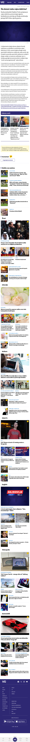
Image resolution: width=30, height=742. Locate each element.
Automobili (4, 708)
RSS (12, 711)
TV (12, 689)
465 (6, 171)
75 (6, 180)
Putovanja (4, 697)
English (3, 524)
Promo (2, 589)
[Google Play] (9, 721)
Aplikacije (14, 709)
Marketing (14, 701)
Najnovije (9, 2)
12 (6, 669)
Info (3, 687)
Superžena (4, 702)
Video (13, 687)
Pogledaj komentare (8, 160)
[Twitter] (21, 681)
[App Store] (20, 721)
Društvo (12, 209)
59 (6, 190)
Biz (3, 691)
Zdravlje (4, 695)
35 (10, 156)
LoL (1, 457)
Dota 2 (10, 466)
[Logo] (2, 2)
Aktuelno (3, 307)
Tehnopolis (5, 706)
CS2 (1, 440)
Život (3, 693)
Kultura (4, 700)
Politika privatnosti (16, 707)
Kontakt (13, 713)
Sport (3, 689)
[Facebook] (18, 681)
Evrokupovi (12, 199)
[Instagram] (24, 681)
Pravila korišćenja (16, 705)
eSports (4, 704)
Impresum (14, 703)
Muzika (17, 390)
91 (6, 209)
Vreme (13, 693)
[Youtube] (27, 681)
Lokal (3, 710)
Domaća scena (18, 457)
